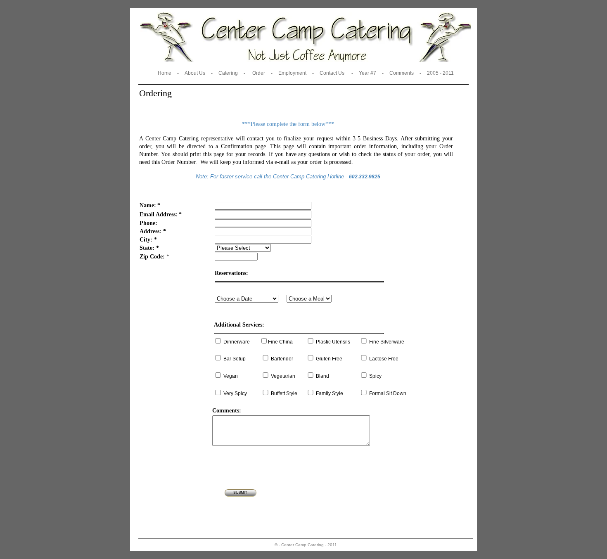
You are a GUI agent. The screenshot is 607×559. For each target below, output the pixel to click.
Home (164, 73)
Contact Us (332, 73)
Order (258, 73)
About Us (195, 73)
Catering (228, 73)
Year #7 (367, 73)
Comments (401, 73)
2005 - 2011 (440, 73)
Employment (292, 73)
